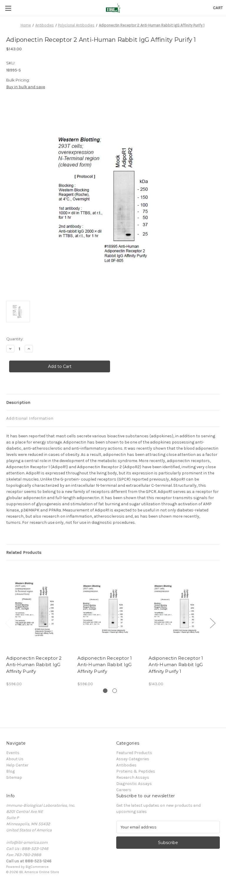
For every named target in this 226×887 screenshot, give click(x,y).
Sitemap (14, 777)
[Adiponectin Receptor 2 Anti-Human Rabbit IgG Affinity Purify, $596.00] (38, 609)
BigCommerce (37, 867)
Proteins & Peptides (135, 771)
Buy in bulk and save (25, 86)
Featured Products (134, 752)
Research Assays (132, 777)
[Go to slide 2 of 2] (114, 690)
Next (212, 623)
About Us (15, 758)
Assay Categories (132, 758)
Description (18, 402)
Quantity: (15, 338)
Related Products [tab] (23, 552)
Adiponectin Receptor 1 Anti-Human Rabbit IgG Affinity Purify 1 (176, 664)
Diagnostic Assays (134, 783)
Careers (123, 789)
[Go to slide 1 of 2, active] (105, 690)
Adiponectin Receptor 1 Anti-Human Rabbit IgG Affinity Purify (104, 664)
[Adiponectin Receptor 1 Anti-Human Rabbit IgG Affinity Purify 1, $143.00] (181, 609)
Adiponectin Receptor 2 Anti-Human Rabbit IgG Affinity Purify (34, 664)
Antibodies (126, 765)
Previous (8, 623)
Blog (10, 771)
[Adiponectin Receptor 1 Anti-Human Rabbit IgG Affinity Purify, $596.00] (110, 609)
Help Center (17, 765)
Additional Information (29, 418)
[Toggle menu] (8, 8)
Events (12, 752)
